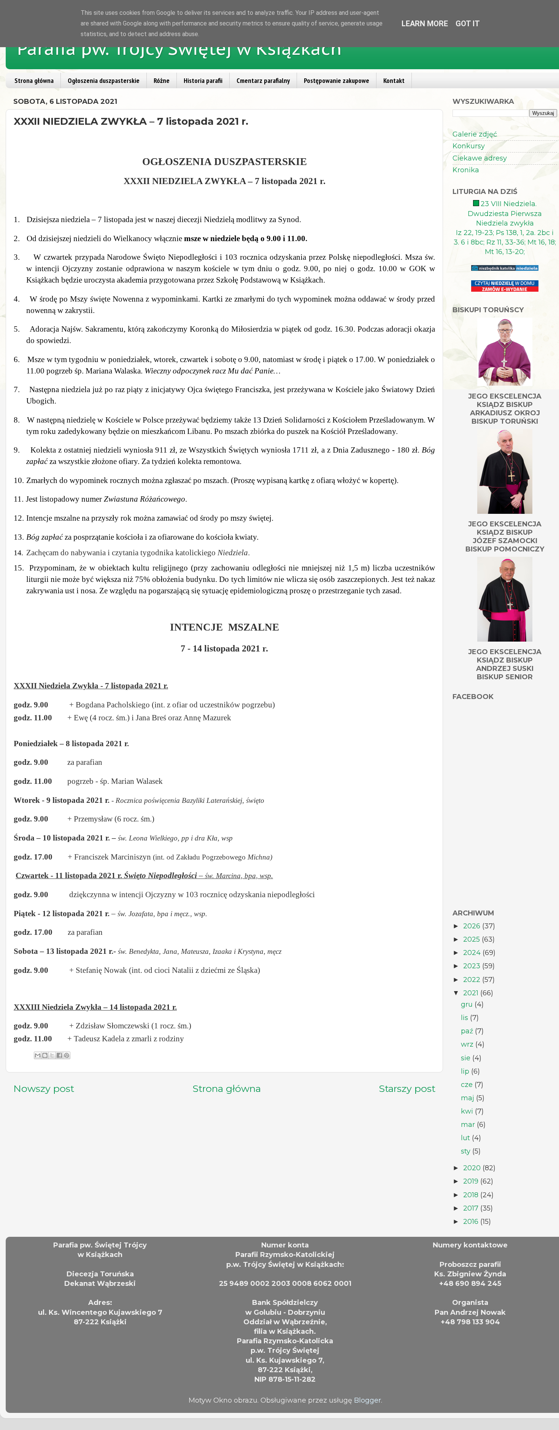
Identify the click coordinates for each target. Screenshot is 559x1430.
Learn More (425, 23)
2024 (473, 953)
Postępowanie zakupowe (336, 80)
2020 (473, 1168)
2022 (472, 980)
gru (468, 1004)
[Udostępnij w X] (52, 1055)
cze (468, 1084)
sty (466, 1151)
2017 (471, 1208)
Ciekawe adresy (480, 158)
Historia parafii (203, 80)
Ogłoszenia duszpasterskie (104, 80)
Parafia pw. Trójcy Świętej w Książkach (179, 48)
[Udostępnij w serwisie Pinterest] (66, 1055)
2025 (472, 939)
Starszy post (407, 1088)
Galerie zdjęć (475, 134)
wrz (468, 1044)
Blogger (367, 1400)
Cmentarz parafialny (263, 80)
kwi (468, 1111)
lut (466, 1138)
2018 (471, 1195)
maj (468, 1098)
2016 (471, 1221)
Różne (162, 80)
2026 (472, 926)
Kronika (466, 170)
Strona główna (34, 80)
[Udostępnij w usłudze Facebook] (59, 1055)
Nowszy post (43, 1088)
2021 (471, 993)
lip (466, 1071)
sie (466, 1058)
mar (469, 1124)
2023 (472, 966)
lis (465, 1018)
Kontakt (394, 80)
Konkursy (469, 146)
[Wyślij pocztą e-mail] (37, 1055)
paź (468, 1031)
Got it (468, 23)
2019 (471, 1181)
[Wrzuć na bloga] (45, 1055)
